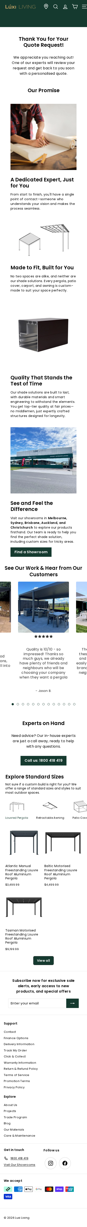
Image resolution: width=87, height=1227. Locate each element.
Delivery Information (19, 1044)
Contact (10, 1032)
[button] (13, 704)
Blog (7, 1123)
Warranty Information (20, 1063)
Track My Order (15, 1050)
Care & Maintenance (19, 1135)
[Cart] (75, 6)
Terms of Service (16, 1075)
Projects (10, 1111)
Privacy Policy (14, 1087)
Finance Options (16, 1038)
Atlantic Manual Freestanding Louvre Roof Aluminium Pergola (21, 872)
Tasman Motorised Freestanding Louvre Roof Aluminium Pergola (21, 936)
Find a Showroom (31, 552)
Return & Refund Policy (21, 1069)
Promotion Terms (17, 1081)
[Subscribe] (72, 1003)
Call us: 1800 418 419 (43, 760)
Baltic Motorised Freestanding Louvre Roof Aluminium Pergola (60, 872)
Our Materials (14, 1129)
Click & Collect (15, 1056)
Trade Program (15, 1117)
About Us (10, 1105)
